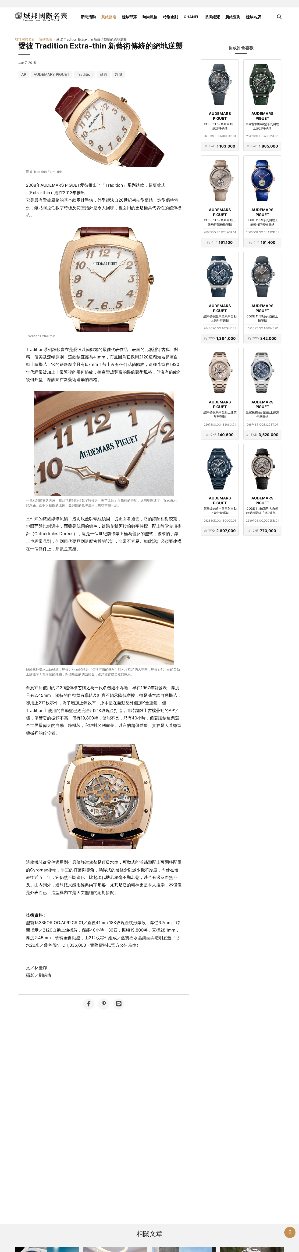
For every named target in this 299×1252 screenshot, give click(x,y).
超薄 (118, 74)
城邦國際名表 (25, 39)
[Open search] (279, 16)
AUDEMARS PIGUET (51, 74)
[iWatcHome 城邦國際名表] (41, 16)
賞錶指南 (108, 16)
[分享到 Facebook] (88, 1004)
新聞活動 (88, 16)
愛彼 (103, 74)
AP (23, 74)
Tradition (85, 74)
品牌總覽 (212, 16)
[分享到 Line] (118, 1004)
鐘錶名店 (253, 16)
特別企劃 (170, 16)
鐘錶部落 (129, 16)
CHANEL (191, 16)
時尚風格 (149, 16)
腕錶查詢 (232, 16)
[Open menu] (289, 1232)
